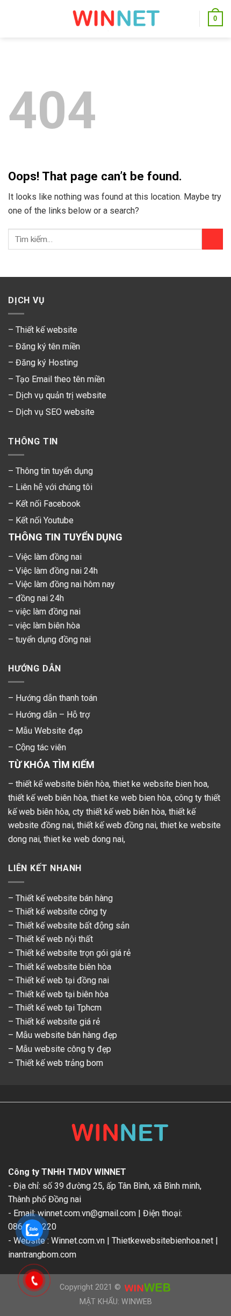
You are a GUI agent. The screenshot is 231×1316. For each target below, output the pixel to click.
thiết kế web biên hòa (47, 798)
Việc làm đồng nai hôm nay (65, 584)
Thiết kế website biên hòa (63, 967)
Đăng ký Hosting (47, 362)
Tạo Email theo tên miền (60, 379)
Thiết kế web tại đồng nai (62, 980)
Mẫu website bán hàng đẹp (66, 1035)
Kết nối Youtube (45, 520)
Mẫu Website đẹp (49, 731)
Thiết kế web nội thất (54, 939)
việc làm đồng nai (48, 611)
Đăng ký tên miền (48, 346)
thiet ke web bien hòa (131, 798)
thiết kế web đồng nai (116, 825)
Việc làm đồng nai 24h (57, 571)
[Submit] (212, 239)
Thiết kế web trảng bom (59, 1063)
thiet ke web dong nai (84, 839)
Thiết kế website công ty (61, 911)
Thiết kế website (46, 330)
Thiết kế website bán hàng (64, 898)
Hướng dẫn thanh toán (56, 698)
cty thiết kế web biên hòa (119, 812)
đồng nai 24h (40, 598)
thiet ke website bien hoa (160, 784)
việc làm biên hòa (48, 625)
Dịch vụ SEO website (55, 412)
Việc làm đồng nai (49, 557)
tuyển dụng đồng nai (53, 639)
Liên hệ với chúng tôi (54, 487)
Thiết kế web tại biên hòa (62, 994)
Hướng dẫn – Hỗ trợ (53, 715)
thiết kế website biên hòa (62, 784)
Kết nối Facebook (48, 504)
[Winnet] (115, 1135)
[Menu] (14, 18)
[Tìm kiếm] (187, 19)
